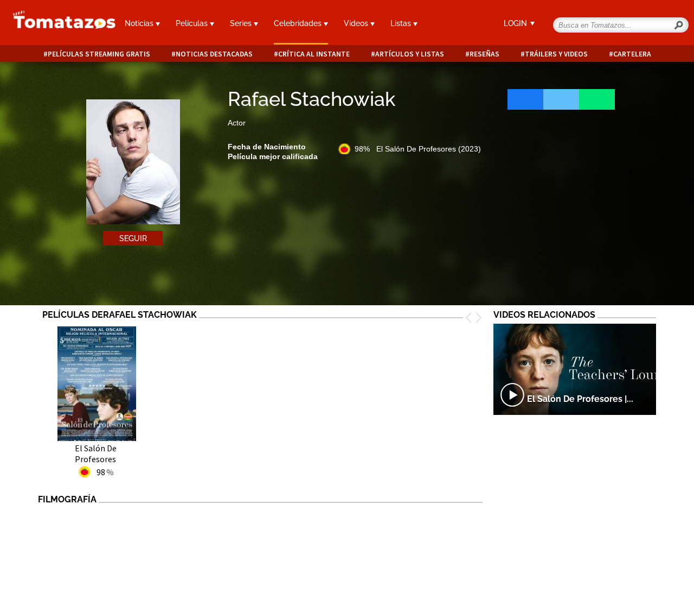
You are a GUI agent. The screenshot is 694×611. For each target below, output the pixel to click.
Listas (401, 23)
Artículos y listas (409, 54)
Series (242, 23)
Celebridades (299, 23)
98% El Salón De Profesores (418, 148)
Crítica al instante (314, 54)
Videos (357, 23)
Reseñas (484, 54)
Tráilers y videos (556, 54)
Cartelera (632, 54)
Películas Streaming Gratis (99, 54)
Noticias (140, 23)
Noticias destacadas (214, 54)
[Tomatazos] (57, 24)
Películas (193, 23)
